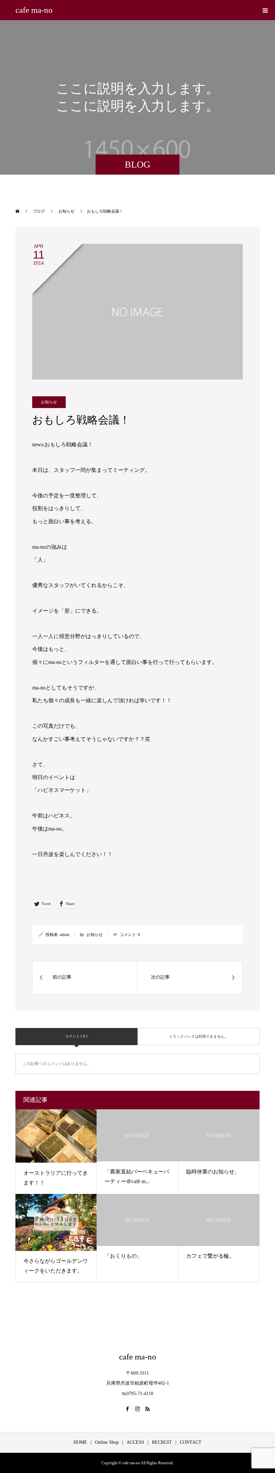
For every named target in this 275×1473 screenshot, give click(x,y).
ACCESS (135, 1442)
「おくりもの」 (123, 1256)
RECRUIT (162, 1442)
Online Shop (107, 1442)
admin (64, 934)
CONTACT (191, 1442)
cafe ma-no (34, 9)
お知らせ (49, 402)
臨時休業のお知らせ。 (213, 1171)
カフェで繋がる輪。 (210, 1256)
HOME (80, 1442)
